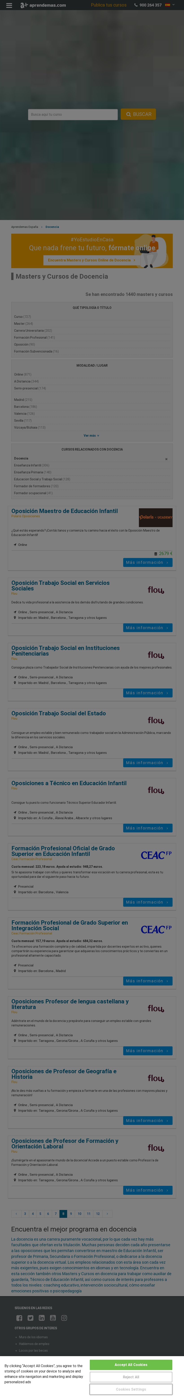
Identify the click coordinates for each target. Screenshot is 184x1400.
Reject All (131, 1377)
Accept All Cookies (131, 1365)
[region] (92, 1378)
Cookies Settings (131, 1389)
